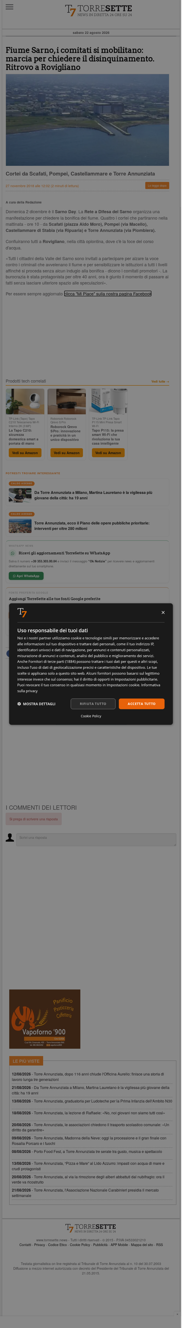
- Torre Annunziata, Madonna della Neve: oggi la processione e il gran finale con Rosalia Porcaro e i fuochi (89, 1140)
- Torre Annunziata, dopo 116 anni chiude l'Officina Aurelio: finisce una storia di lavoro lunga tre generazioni (88, 1076)
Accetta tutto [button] (141, 703)
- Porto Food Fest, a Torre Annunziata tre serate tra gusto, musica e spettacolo (87, 1151)
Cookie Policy (80, 1244)
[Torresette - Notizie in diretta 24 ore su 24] (91, 1228)
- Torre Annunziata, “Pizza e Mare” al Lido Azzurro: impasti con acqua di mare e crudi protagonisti (88, 1166)
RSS (159, 1244)
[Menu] (9, 7)
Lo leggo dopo (157, 185)
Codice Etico (57, 1244)
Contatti (25, 1244)
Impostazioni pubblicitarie (136, 679)
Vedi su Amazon (25, 452)
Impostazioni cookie (123, 684)
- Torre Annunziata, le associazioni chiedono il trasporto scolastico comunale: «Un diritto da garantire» (90, 1127)
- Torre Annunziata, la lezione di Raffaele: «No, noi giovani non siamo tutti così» (88, 1113)
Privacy (39, 1244)
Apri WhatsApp (27, 576)
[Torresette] (122, 11)
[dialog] (91, 664)
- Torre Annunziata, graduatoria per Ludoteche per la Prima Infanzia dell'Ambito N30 (92, 1101)
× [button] (163, 612)
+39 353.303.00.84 (44, 561)
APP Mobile (119, 1244)
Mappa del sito (142, 1244)
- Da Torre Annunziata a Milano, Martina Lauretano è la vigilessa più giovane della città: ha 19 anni (90, 1090)
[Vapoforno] (44, 1019)
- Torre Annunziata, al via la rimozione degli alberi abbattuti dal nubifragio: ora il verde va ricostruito (88, 1179)
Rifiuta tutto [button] (93, 703)
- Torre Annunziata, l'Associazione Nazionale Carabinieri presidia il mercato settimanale (85, 1192)
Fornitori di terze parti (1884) (52, 661)
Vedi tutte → (160, 381)
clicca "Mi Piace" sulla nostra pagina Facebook (108, 293)
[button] (36, 703)
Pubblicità (100, 1244)
